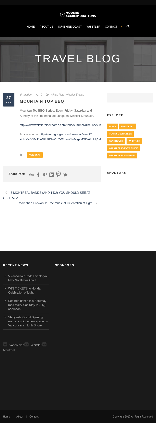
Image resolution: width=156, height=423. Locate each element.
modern (28, 94)
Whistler (93, 26)
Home (31, 26)
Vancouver (116, 141)
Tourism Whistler (120, 133)
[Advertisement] (130, 200)
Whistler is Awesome (122, 155)
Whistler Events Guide (123, 148)
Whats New (57, 94)
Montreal (127, 126)
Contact (111, 26)
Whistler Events (74, 94)
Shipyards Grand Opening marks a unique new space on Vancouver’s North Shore (28, 321)
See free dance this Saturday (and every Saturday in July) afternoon (27, 305)
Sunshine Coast (70, 26)
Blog (112, 126)
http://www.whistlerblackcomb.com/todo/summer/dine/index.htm (62, 125)
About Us (46, 26)
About (19, 416)
